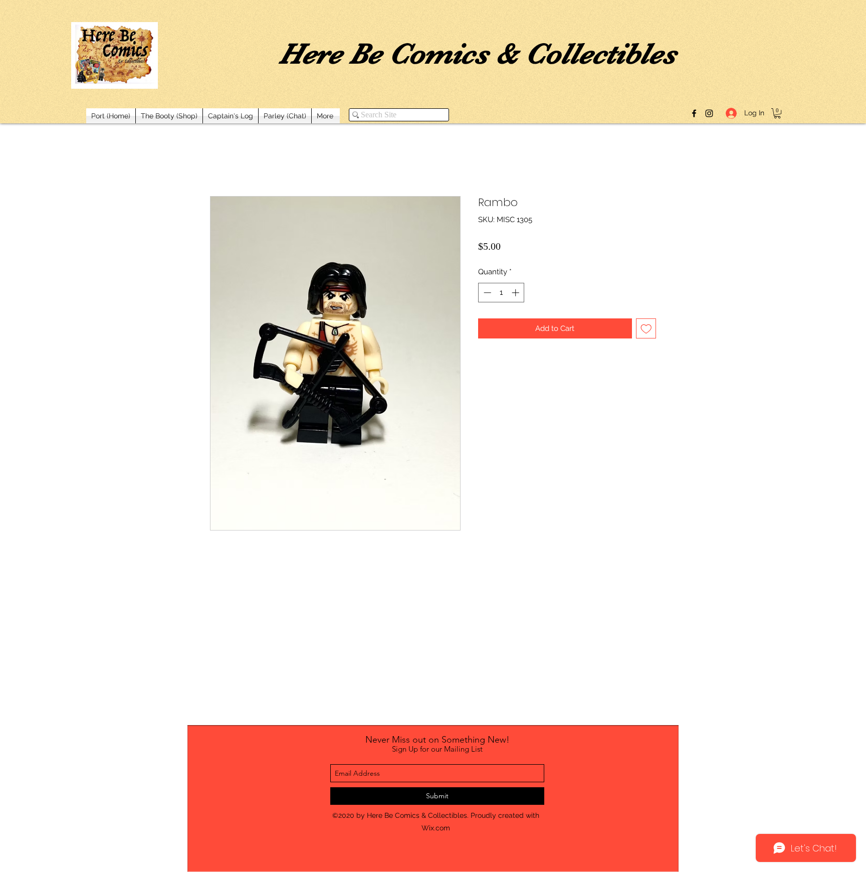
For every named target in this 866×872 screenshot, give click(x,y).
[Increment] (516, 292)
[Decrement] (486, 292)
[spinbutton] (501, 292)
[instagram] (709, 113)
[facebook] (694, 113)
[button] (777, 113)
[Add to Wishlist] (646, 328)
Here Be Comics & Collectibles (477, 53)
